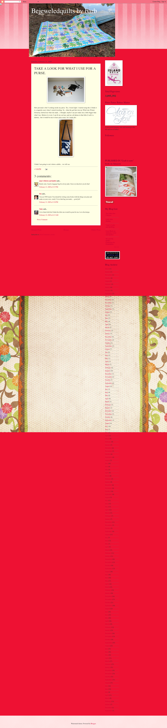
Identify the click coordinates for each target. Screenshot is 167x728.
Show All (116, 247)
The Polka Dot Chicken (110, 214)
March (107, 269)
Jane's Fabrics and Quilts (47, 181)
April (106, 324)
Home (66, 229)
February (108, 284)
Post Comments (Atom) (47, 234)
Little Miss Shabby (109, 220)
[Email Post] (46, 169)
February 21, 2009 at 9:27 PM (48, 187)
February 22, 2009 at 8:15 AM (48, 215)
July (106, 315)
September (108, 293)
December (108, 300)
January (107, 272)
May (106, 321)
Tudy (41, 209)
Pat (40, 194)
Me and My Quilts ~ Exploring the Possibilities (110, 241)
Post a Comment (42, 219)
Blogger (93, 723)
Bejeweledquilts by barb (64, 10)
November (108, 275)
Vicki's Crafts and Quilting (110, 226)
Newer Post (36, 229)
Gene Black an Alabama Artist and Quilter (111, 233)
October (107, 278)
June (106, 318)
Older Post (96, 229)
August (107, 281)
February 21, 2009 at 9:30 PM (48, 202)
